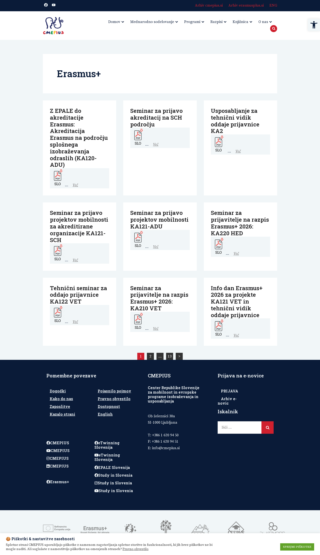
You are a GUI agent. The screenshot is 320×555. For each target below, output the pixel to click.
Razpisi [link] (216, 21)
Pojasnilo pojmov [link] (114, 390)
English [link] (105, 414)
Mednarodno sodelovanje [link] (152, 21)
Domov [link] (114, 21)
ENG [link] (273, 5)
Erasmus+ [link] (59, 481)
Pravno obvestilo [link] (114, 398)
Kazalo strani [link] (62, 414)
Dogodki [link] (58, 390)
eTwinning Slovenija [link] (106, 445)
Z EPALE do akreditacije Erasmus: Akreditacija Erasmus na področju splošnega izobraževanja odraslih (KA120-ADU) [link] (79, 137)
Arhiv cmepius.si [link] (209, 5)
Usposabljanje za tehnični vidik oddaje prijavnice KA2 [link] (235, 121)
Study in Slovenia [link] (115, 475)
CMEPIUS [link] (59, 442)
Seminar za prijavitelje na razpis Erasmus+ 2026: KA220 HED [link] (240, 223)
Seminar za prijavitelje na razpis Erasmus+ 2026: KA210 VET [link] (159, 298)
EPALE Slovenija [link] (114, 467)
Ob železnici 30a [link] (161, 416)
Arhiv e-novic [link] (227, 401)
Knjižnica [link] (240, 21)
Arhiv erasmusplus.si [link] (246, 5)
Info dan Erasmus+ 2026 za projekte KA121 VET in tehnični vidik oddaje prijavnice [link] (237, 301)
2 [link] (150, 356)
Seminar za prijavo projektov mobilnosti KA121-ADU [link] (159, 219)
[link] (314, 25)
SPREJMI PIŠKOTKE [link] (297, 547)
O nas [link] (263, 21)
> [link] (179, 356)
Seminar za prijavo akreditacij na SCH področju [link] (156, 117)
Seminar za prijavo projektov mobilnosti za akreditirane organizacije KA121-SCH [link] (79, 226)
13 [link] (169, 356)
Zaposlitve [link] (60, 406)
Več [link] (75, 185)
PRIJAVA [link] (229, 390)
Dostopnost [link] (109, 406)
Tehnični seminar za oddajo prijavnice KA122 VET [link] (78, 294)
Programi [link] (192, 21)
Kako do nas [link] (61, 398)
